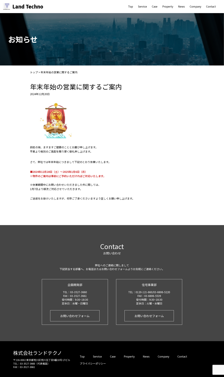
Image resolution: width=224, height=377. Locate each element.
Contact (211, 6)
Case (154, 6)
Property (167, 6)
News (181, 6)
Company (195, 6)
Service (142, 6)
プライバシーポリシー (93, 363)
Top (130, 6)
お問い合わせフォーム (75, 316)
